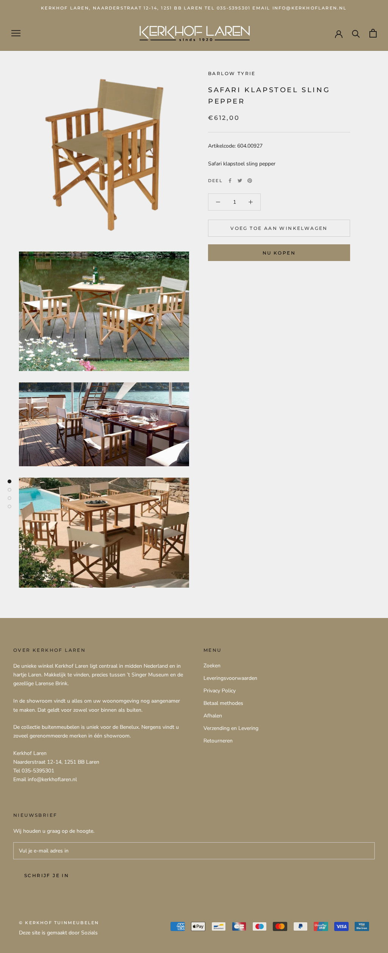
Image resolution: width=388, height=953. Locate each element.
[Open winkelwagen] (373, 33)
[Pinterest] (249, 180)
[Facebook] (230, 180)
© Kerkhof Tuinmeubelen (59, 922)
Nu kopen (279, 253)
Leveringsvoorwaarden (230, 678)
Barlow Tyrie (232, 73)
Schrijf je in (46, 875)
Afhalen (212, 715)
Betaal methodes (223, 703)
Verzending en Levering (230, 728)
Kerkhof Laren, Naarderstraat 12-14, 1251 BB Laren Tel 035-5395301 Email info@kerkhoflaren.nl (194, 8)
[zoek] (356, 33)
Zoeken (212, 665)
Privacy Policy (219, 690)
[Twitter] (240, 180)
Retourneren (218, 740)
